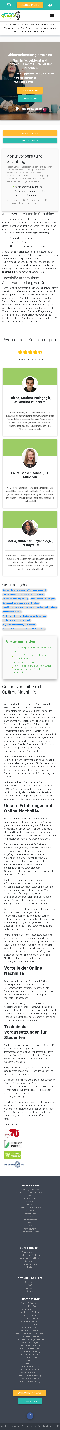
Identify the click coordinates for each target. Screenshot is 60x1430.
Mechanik (30, 1210)
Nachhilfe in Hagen (30, 1342)
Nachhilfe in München (30, 1369)
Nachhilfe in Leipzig (30, 1363)
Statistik (30, 1226)
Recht (30, 1222)
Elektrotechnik (30, 1198)
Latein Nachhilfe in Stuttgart (43, 599)
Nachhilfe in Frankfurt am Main (30, 1333)
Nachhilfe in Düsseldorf (30, 1330)
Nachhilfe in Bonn (30, 1315)
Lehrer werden (30, 98)
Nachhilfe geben (30, 140)
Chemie (30, 1195)
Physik (30, 1216)
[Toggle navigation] (52, 15)
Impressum (30, 1288)
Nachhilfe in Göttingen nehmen (30, 1339)
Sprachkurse (30, 1261)
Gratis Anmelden (30, 5)
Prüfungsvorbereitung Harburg (15, 599)
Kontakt (30, 1291)
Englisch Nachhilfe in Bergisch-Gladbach (19, 624)
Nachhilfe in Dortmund (30, 1324)
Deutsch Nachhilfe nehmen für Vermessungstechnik (24, 590)
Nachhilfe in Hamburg (30, 1345)
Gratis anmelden (30, 133)
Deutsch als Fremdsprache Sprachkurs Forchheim (23, 594)
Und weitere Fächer (30, 1232)
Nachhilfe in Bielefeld (30, 1309)
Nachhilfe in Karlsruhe (30, 1354)
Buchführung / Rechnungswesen (30, 1192)
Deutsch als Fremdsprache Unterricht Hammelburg (24, 629)
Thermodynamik (30, 1229)
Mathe (30, 1204)
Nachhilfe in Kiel (30, 1357)
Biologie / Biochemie (30, 1189)
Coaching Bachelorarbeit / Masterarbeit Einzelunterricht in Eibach (30, 607)
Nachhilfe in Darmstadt (30, 1321)
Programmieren (30, 1220)
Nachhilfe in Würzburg (30, 1381)
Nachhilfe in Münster (30, 1372)
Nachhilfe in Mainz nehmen (30, 1366)
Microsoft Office (30, 1214)
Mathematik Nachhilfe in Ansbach (16, 620)
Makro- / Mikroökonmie (30, 1207)
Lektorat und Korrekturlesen (30, 1258)
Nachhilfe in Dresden (30, 1327)
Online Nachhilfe (30, 1264)
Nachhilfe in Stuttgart (30, 1378)
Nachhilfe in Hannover (30, 1348)
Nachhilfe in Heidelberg (30, 1351)
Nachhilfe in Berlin (30, 1306)
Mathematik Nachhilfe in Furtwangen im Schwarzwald (24, 616)
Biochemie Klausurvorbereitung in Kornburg (21, 603)
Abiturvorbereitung (30, 1252)
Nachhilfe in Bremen (30, 1318)
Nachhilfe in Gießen (30, 1336)
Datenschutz (30, 1282)
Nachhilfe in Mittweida (12, 612)
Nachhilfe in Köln (30, 1360)
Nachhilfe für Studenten (30, 1255)
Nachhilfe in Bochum (30, 1312)
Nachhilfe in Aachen (30, 1303)
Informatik (30, 1201)
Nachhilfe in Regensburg (30, 1375)
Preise (30, 1267)
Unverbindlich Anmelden (29, 1393)
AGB (30, 1285)
